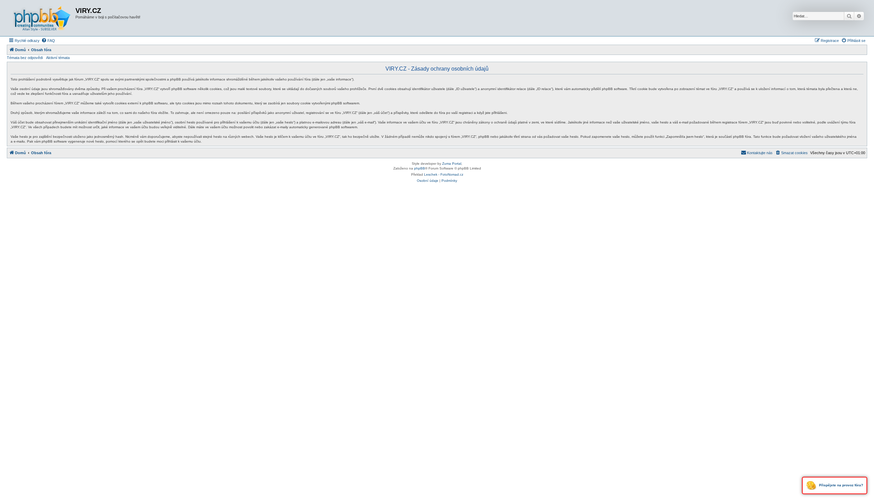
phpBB (419, 168)
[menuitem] (48, 40)
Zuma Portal (451, 163)
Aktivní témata (58, 58)
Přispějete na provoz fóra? (840, 485)
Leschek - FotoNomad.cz (443, 174)
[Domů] (42, 18)
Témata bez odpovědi (25, 58)
